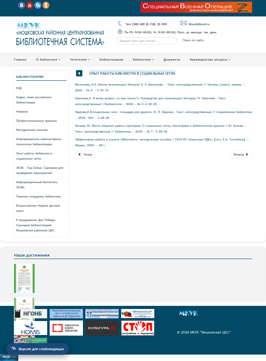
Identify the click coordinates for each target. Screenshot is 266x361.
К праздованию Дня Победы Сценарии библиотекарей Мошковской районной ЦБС (35, 225)
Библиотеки (142, 59)
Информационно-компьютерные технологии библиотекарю (38, 141)
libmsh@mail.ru (199, 24)
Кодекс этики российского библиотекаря (34, 99)
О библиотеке (47, 59)
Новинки (22, 111)
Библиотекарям (111, 59)
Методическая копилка (32, 130)
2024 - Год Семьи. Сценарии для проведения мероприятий (39, 170)
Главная (20, 59)
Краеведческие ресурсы (208, 59)
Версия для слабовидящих (41, 349)
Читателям (78, 59)
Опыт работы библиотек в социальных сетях (34, 155)
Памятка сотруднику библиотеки (38, 196)
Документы (172, 59)
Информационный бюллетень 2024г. (37, 184)
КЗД (18, 88)
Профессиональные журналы (36, 121)
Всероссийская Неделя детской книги (38, 208)
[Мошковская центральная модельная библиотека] (21, 5)
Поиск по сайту (193, 40)
